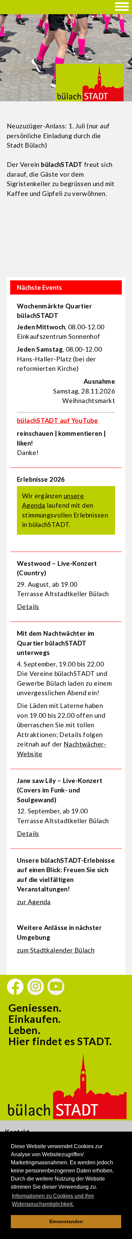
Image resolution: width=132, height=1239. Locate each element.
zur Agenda (34, 902)
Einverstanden (66, 1221)
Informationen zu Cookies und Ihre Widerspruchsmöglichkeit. (53, 1200)
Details (28, 606)
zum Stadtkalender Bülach (55, 950)
